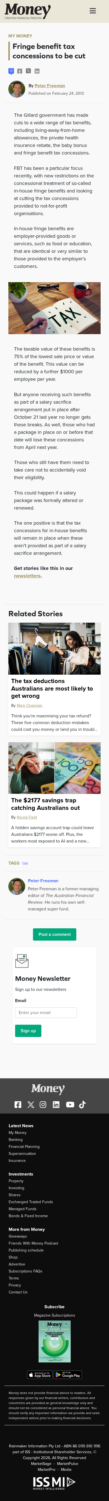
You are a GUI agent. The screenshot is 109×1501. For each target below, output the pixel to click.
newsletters (27, 576)
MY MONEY (20, 36)
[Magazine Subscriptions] (54, 1341)
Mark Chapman (29, 705)
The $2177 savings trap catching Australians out (45, 804)
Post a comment (55, 934)
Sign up (28, 1031)
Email (20, 1000)
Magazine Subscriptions (54, 1315)
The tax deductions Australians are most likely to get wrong (52, 688)
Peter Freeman (50, 85)
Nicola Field (27, 817)
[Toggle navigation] (92, 11)
